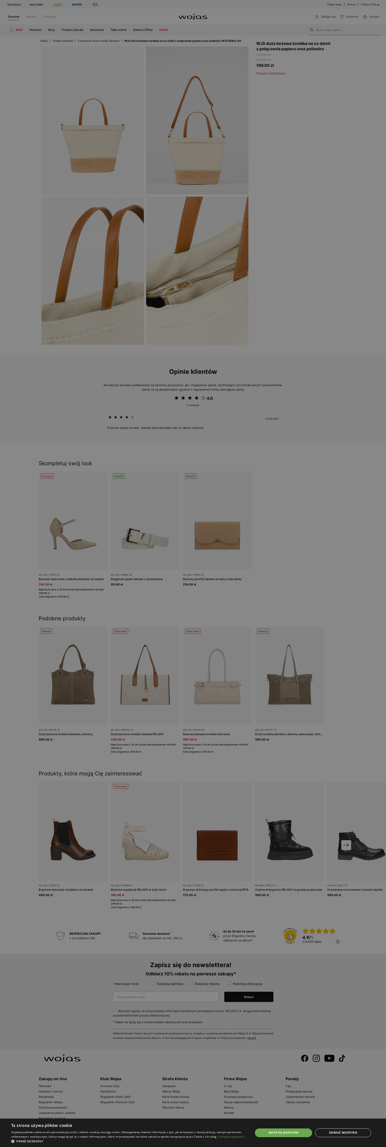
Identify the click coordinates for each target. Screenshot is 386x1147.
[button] (128, 1141)
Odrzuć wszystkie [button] (343, 1132)
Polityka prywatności (231, 1137)
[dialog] (193, 573)
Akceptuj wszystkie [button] (284, 1132)
